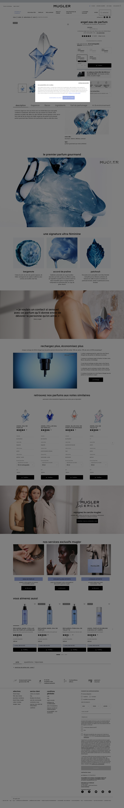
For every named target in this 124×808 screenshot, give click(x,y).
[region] (62, 91)
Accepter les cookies (69, 97)
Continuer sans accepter (83, 82)
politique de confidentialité (74, 93)
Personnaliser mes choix (55, 97)
